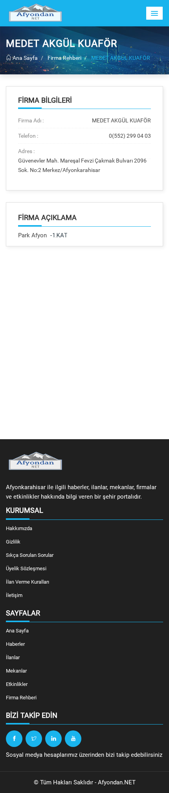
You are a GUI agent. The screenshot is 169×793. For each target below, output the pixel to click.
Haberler (15, 644)
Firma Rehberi (64, 58)
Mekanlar (16, 671)
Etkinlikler (17, 684)
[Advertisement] (84, 342)
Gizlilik (13, 542)
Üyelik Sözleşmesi (26, 568)
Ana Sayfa (24, 58)
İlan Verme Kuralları (27, 582)
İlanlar (13, 657)
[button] (154, 13)
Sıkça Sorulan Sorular (29, 555)
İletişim (14, 595)
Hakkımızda (19, 528)
